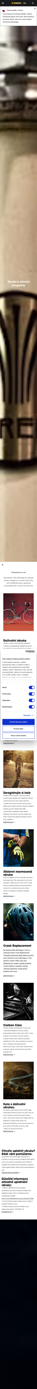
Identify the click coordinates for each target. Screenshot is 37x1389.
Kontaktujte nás (7, 1212)
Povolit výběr (18, 729)
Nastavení (27, 715)
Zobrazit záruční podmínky (10, 1172)
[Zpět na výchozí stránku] (2, 565)
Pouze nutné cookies (18, 735)
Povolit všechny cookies (18, 722)
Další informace (8, 743)
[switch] (32, 694)
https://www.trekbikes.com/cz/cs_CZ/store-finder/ (18, 1198)
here (17, 22)
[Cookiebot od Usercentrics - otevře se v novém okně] (26, 651)
